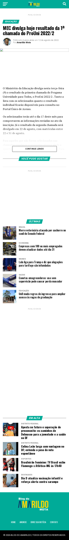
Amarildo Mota (24, 42)
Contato (54, 522)
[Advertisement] (34, 193)
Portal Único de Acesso (16, 109)
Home (13, 522)
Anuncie (23, 522)
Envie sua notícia (38, 522)
